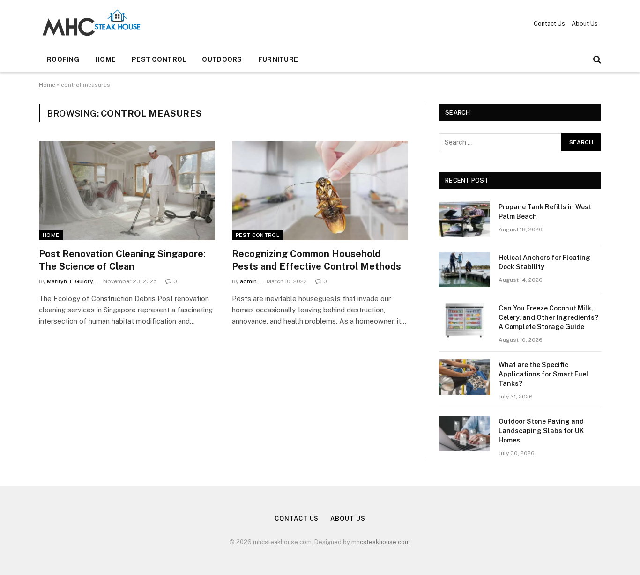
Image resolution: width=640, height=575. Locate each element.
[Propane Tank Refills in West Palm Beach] (464, 219)
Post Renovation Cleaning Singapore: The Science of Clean (122, 260)
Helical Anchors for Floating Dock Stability (544, 262)
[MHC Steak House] (91, 23)
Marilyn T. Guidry (70, 281)
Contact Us (549, 23)
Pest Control (159, 59)
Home (105, 59)
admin (248, 281)
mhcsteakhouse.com (380, 542)
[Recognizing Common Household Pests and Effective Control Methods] (320, 190)
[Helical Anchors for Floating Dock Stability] (464, 270)
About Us (585, 23)
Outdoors (222, 59)
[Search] (596, 59)
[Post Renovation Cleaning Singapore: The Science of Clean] (127, 190)
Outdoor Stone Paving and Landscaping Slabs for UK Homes (541, 431)
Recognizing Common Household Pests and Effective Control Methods (316, 260)
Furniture (278, 59)
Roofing (63, 59)
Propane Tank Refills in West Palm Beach (545, 211)
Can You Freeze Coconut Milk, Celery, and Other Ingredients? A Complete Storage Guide (548, 317)
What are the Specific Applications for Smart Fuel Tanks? (543, 374)
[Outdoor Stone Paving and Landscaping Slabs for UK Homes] (464, 433)
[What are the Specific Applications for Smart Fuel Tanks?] (464, 377)
